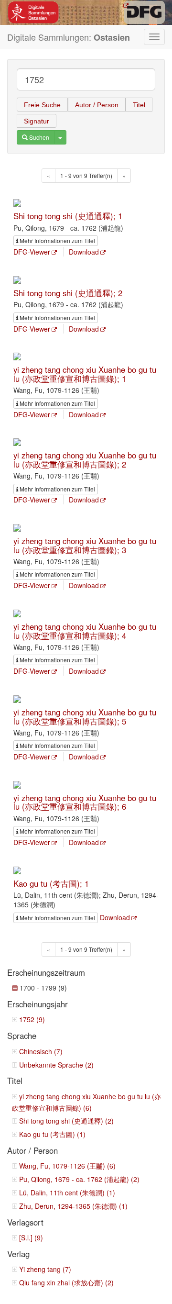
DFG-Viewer (31, 251)
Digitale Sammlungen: (68, 37)
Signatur (36, 121)
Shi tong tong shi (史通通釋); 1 (67, 216)
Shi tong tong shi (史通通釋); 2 (67, 293)
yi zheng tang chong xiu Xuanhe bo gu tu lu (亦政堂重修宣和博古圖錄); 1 (84, 374)
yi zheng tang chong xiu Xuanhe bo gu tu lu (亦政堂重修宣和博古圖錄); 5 (84, 716)
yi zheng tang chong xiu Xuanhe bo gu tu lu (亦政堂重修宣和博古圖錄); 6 (84, 802)
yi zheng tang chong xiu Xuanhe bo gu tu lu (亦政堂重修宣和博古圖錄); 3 (84, 545)
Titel (139, 105)
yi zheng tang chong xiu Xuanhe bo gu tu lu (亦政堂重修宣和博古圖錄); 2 (84, 459)
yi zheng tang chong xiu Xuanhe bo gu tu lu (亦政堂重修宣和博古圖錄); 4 (84, 631)
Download (84, 251)
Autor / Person (96, 105)
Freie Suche (42, 105)
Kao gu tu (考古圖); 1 (51, 883)
